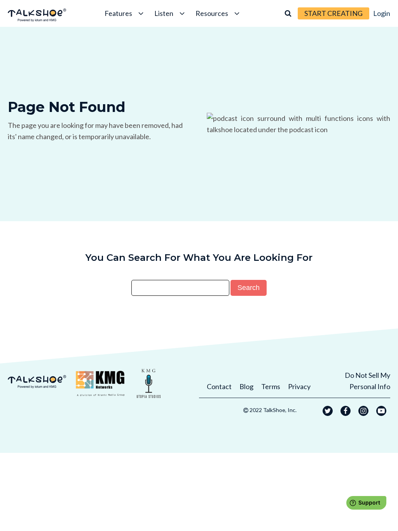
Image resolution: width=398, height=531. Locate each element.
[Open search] (288, 13)
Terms (270, 386)
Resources (212, 13)
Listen (163, 13)
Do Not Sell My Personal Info (367, 381)
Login (381, 13)
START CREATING (333, 13)
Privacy (299, 386)
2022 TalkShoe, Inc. (273, 410)
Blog (246, 386)
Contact (219, 386)
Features (118, 13)
